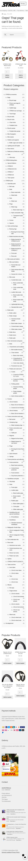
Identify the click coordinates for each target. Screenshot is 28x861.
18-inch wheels (15, 604)
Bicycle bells (10, 116)
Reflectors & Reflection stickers (15, 151)
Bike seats (12, 277)
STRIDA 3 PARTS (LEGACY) (15, 561)
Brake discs (12, 332)
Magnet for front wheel (17, 438)
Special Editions (11, 163)
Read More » (13, 814)
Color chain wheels (18, 363)
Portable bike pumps (14, 131)
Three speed (10, 177)
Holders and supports (13, 140)
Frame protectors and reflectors (15, 459)
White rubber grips (18, 509)
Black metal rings (17, 209)
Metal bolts (14, 195)
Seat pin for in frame (16, 274)
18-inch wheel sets (16, 620)
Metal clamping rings (16, 425)
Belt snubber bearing (16, 349)
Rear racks (10, 542)
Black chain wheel (18, 355)
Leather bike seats (16, 292)
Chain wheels (15, 352)
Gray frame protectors (17, 475)
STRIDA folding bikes (11, 160)
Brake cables (12, 313)
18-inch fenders (13, 410)
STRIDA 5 (10, 166)
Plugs (10, 446)
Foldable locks (13, 125)
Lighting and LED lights (13, 145)
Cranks (13, 371)
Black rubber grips (18, 503)
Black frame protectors (17, 465)
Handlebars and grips (13, 478)
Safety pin (14, 432)
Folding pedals (15, 384)
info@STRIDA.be (6, 788)
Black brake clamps (16, 323)
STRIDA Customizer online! (11, 837)
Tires (10, 576)
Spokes (9, 558)
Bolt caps (11, 186)
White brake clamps (16, 329)
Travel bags (12, 113)
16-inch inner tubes (16, 570)
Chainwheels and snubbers (16, 346)
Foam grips (14, 487)
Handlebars (12, 520)
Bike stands (10, 137)
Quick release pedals (17, 396)
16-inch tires (14, 579)
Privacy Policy (16, 852)
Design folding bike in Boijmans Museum (14, 831)
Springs (11, 456)
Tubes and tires (11, 564)
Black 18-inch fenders (17, 413)
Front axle (14, 253)
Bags (8, 97)
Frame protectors (13, 462)
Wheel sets (12, 614)
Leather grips (14, 490)
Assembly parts (11, 183)
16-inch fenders (13, 401)
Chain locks (12, 122)
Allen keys (12, 157)
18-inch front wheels (18, 607)
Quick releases (13, 453)
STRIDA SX (10, 175)
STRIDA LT (10, 172)
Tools (8, 154)
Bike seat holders (14, 262)
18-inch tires (14, 582)
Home (4, 14)
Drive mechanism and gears (14, 341)
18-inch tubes (15, 573)
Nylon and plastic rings (17, 212)
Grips (10, 484)
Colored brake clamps (17, 326)
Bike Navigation (11, 134)
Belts (10, 343)
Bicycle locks (10, 119)
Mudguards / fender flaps (14, 527)
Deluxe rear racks (14, 553)
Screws (11, 220)
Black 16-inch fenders (17, 404)
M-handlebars (15, 517)
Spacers (11, 223)
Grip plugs (12, 481)
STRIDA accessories (11, 94)
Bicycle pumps (11, 128)
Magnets (11, 435)
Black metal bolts (15, 192)
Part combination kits (13, 539)
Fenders (9, 399)
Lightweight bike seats (17, 304)
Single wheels (13, 590)
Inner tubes (12, 567)
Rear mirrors (10, 148)
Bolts (10, 189)
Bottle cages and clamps (15, 142)
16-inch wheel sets (16, 617)
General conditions (7, 852)
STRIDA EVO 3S (12, 169)
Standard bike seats (16, 307)
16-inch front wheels (18, 596)
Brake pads (12, 338)
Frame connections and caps (15, 416)
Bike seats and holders (13, 259)
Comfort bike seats (16, 280)
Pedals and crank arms (15, 368)
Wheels (9, 585)
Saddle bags (12, 108)
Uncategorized (9, 623)
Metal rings (14, 207)
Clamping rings (13, 422)
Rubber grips (14, 500)
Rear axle (14, 256)
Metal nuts (14, 201)
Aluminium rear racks (15, 545)
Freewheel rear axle (16, 366)
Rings (11, 204)
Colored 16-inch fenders (17, 407)
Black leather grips (18, 493)
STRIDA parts (9, 180)
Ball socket (12, 419)
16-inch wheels (15, 593)
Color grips (16, 506)
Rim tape (11, 587)
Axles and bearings (12, 226)
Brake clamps (13, 316)
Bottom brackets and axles (16, 236)
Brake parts (10, 310)
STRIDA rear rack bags (15, 110)
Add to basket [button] (7, 76)
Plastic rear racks (14, 555)
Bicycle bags (12, 100)
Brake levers (12, 335)
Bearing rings (13, 229)
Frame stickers (15, 472)
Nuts (10, 198)
